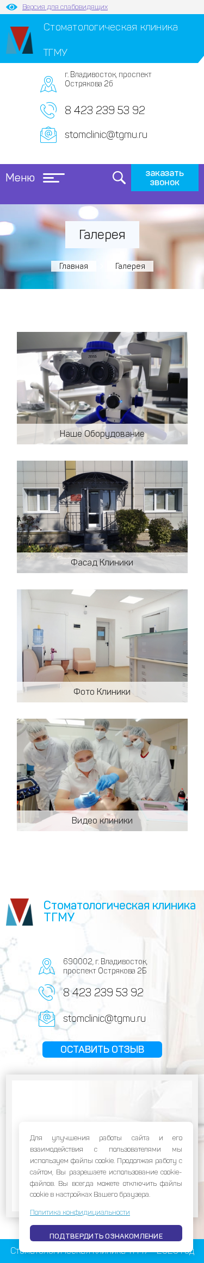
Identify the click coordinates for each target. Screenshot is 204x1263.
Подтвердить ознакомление (106, 1236)
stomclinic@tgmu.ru (106, 135)
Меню (20, 177)
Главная (73, 266)
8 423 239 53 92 (105, 110)
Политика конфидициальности (80, 1212)
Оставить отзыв (102, 1049)
